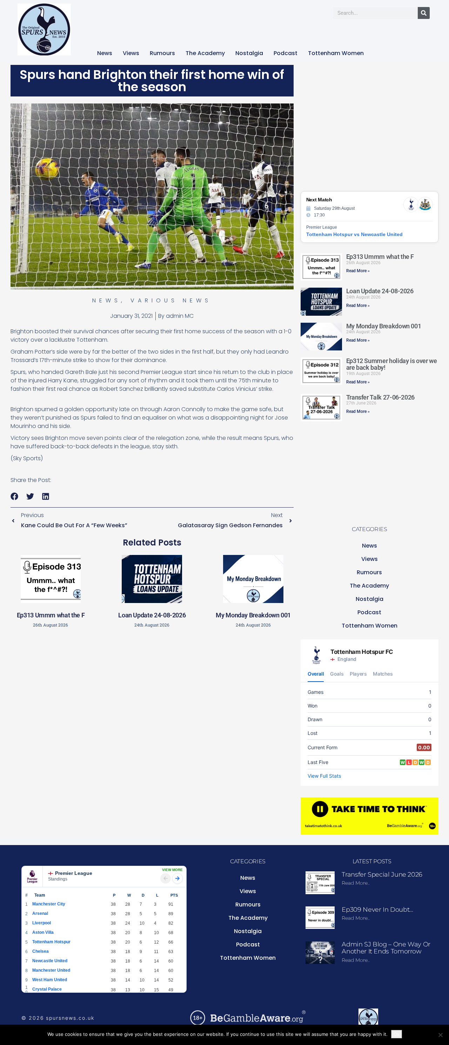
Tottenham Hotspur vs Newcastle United (354, 234)
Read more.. (356, 883)
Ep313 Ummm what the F (51, 615)
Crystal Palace (47, 989)
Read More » (358, 270)
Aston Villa (43, 932)
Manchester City (48, 904)
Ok (397, 1034)
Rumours (162, 53)
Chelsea (40, 951)
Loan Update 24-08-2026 (152, 615)
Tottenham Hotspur (51, 941)
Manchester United (51, 970)
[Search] (424, 13)
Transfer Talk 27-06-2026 (380, 397)
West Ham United (49, 979)
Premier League (73, 873)
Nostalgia (249, 53)
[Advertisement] (152, 683)
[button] (15, 497)
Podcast (285, 53)
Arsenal (40, 913)
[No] (440, 1034)
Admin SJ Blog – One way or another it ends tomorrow (386, 947)
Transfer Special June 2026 (382, 874)
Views (131, 53)
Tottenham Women (336, 53)
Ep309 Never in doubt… (377, 909)
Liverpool (41, 922)
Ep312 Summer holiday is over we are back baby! (391, 364)
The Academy (205, 53)
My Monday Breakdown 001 (253, 615)
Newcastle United (49, 960)
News (104, 53)
